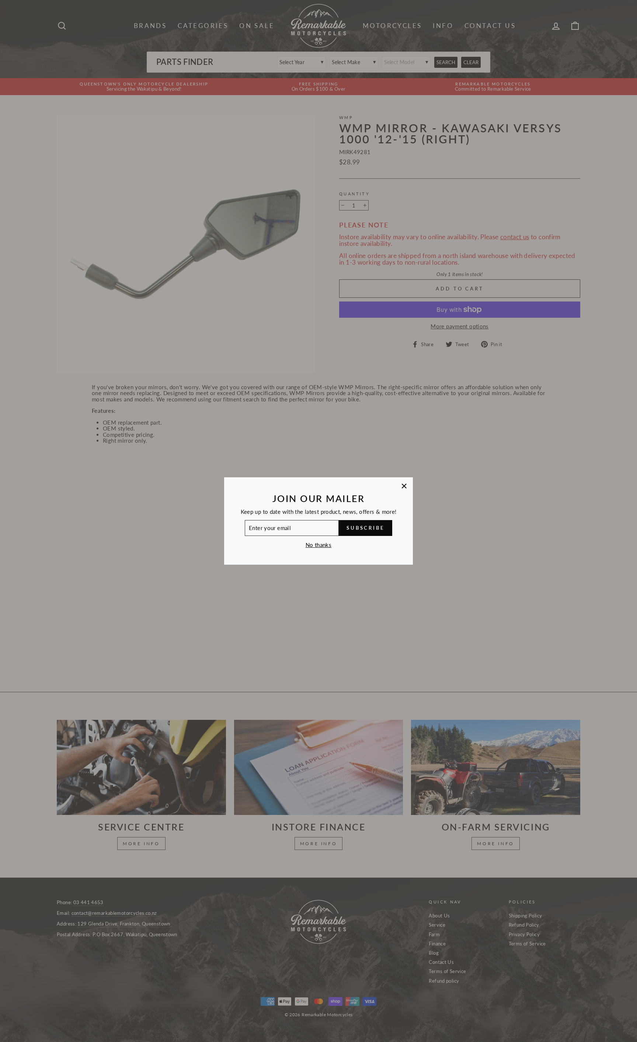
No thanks (318, 544)
